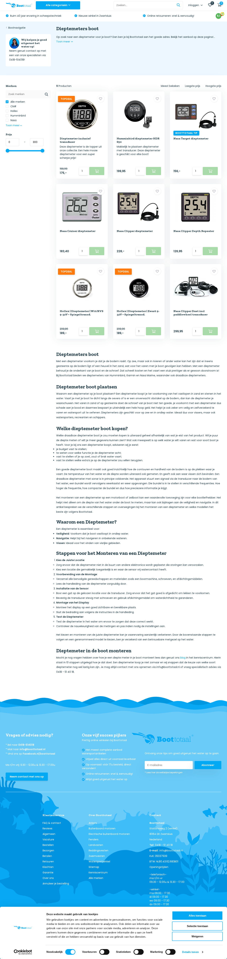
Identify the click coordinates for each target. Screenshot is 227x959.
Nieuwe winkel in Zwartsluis (26, 16)
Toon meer (63, 41)
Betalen (47, 856)
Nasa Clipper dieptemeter (135, 231)
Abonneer (207, 765)
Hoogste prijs (213, 86)
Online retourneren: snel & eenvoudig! (102, 16)
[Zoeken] (178, 5)
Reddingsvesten (98, 850)
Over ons (48, 878)
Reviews (47, 828)
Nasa (13, 120)
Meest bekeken (170, 86)
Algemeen (49, 834)
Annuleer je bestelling (56, 883)
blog (183, 657)
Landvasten (96, 845)
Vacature (48, 839)
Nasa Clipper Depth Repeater (193, 231)
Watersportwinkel (99, 861)
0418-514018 (26, 745)
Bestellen (48, 845)
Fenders (93, 839)
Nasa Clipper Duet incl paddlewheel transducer (190, 312)
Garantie (48, 872)
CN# (13, 106)
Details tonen (190, 951)
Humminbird (18, 115)
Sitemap (94, 867)
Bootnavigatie (17, 27)
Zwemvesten (97, 856)
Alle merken (17, 102)
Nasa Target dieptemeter (190, 138)
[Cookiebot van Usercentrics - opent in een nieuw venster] (22, 952)
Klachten (48, 867)
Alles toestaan (197, 915)
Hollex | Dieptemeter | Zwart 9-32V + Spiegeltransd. (138, 312)
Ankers (93, 823)
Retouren (48, 861)
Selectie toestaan (197, 926)
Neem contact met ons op (27, 776)
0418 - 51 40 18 (164, 845)
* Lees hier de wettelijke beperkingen (164, 772)
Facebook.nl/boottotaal (39, 753)
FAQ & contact (52, 823)
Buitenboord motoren (102, 828)
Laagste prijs (192, 86)
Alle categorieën (56, 5)
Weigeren (197, 936)
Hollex (14, 111)
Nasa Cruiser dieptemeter (77, 231)
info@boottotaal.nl (32, 749)
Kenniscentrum (98, 872)
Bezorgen (48, 850)
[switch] (104, 952)
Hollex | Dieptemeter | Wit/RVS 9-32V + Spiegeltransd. (81, 312)
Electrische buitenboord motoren (109, 834)
